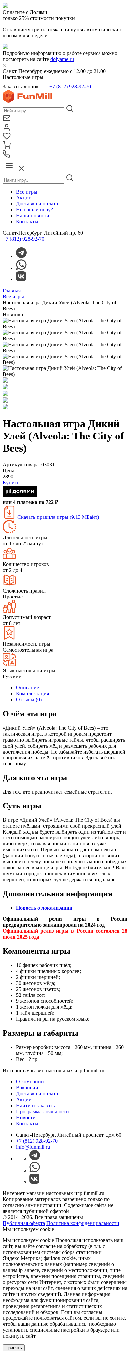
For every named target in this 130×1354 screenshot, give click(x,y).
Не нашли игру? (34, 209)
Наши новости (32, 215)
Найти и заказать (35, 1105)
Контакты (27, 221)
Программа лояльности (42, 1111)
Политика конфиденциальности (82, 1223)
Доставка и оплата (37, 203)
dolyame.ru (62, 59)
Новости (26, 1117)
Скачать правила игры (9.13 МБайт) (57, 517)
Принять (13, 1347)
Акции (24, 197)
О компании (30, 1081)
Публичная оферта (24, 1223)
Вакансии (27, 1087)
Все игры (26, 192)
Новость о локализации (44, 908)
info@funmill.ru (33, 1147)
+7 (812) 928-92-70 (69, 86)
